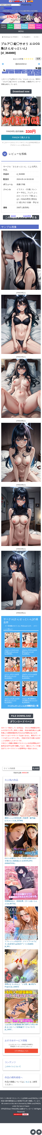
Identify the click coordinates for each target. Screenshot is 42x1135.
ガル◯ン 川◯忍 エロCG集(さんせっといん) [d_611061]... (12, 700)
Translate (8, 8)
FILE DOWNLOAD (21, 716)
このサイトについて (13, 1066)
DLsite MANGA (24, 26)
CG (37, 37)
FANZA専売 (9, 70)
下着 (23, 72)
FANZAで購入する (21, 137)
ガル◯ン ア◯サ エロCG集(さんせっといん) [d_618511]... (29, 652)
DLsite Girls (17, 26)
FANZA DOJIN (3, 26)
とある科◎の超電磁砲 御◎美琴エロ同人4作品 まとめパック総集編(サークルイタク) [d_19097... (21, 1026)
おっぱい (29, 70)
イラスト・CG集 (20, 70)
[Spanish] (31, 1)
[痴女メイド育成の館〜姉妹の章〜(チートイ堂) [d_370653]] (35, 64)
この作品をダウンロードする (21, 217)
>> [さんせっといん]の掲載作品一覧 (23, 706)
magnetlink (27, 216)
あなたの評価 (18, 59)
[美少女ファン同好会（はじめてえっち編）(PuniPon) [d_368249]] (7, 64)
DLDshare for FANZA (11, 37)
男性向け (38, 74)
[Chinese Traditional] (15, 1)
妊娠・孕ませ (36, 72)
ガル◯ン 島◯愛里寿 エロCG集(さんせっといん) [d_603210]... (29, 700)
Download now (21, 91)
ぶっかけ (18, 72)
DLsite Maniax (10, 26)
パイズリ (5, 72)
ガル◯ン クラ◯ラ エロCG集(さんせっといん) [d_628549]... (12, 652)
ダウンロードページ (21, 721)
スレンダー (37, 70)
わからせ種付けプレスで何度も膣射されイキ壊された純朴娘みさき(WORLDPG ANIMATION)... (21, 860)
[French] (26, 1)
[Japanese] (10, 1)
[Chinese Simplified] (18, 1)
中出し (29, 72)
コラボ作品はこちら (21, 1051)
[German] (29, 1)
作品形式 (27, 37)
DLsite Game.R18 (31, 26)
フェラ (12, 72)
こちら (26, 1082)
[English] (13, 1)
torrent (13, 216)
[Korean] (23, 1)
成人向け (30, 74)
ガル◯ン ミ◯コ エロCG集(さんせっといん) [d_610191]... (29, 676)
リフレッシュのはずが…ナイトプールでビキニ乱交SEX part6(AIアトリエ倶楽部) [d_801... (21, 943)
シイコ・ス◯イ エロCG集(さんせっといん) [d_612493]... (12, 676)
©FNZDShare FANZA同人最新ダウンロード (17, 1109)
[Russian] (21, 1)
